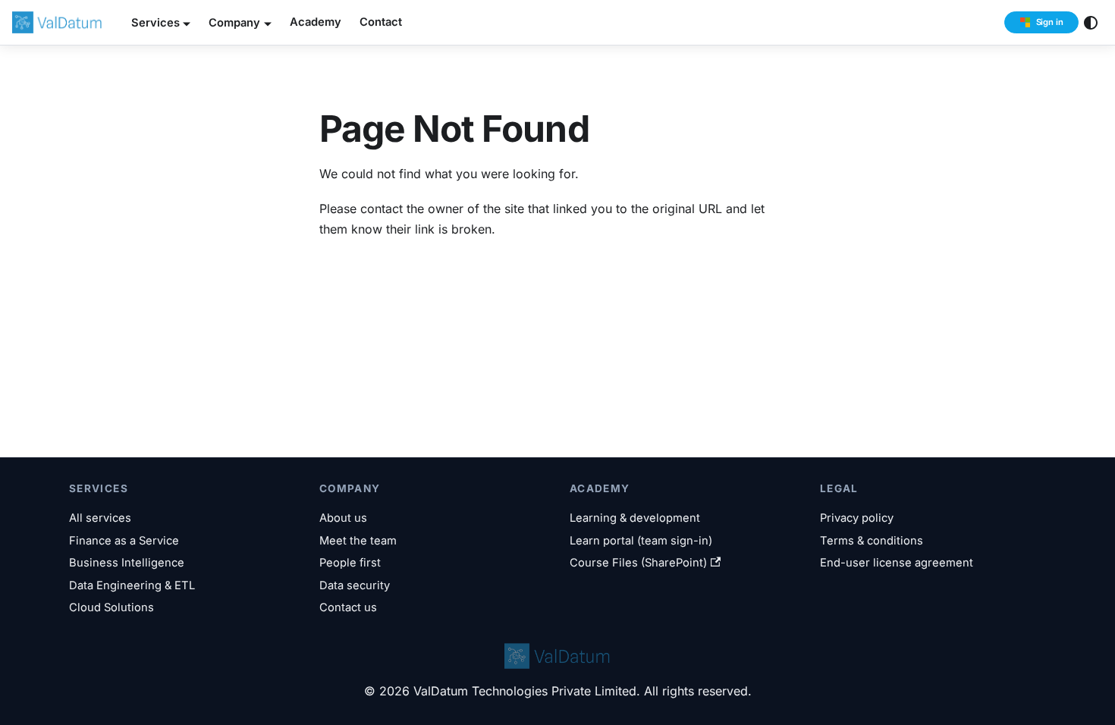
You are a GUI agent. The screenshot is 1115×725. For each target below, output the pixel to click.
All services (100, 518)
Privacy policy (857, 518)
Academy (315, 22)
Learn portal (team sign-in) (641, 541)
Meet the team (358, 541)
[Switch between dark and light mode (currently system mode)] (1091, 23)
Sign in (1049, 22)
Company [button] (234, 23)
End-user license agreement (896, 563)
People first (350, 563)
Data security (354, 585)
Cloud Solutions (111, 607)
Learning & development (635, 518)
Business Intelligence (126, 563)
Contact (381, 22)
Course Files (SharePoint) (638, 563)
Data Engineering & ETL (132, 585)
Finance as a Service (124, 541)
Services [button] (155, 23)
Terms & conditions (871, 541)
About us (343, 518)
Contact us (348, 607)
